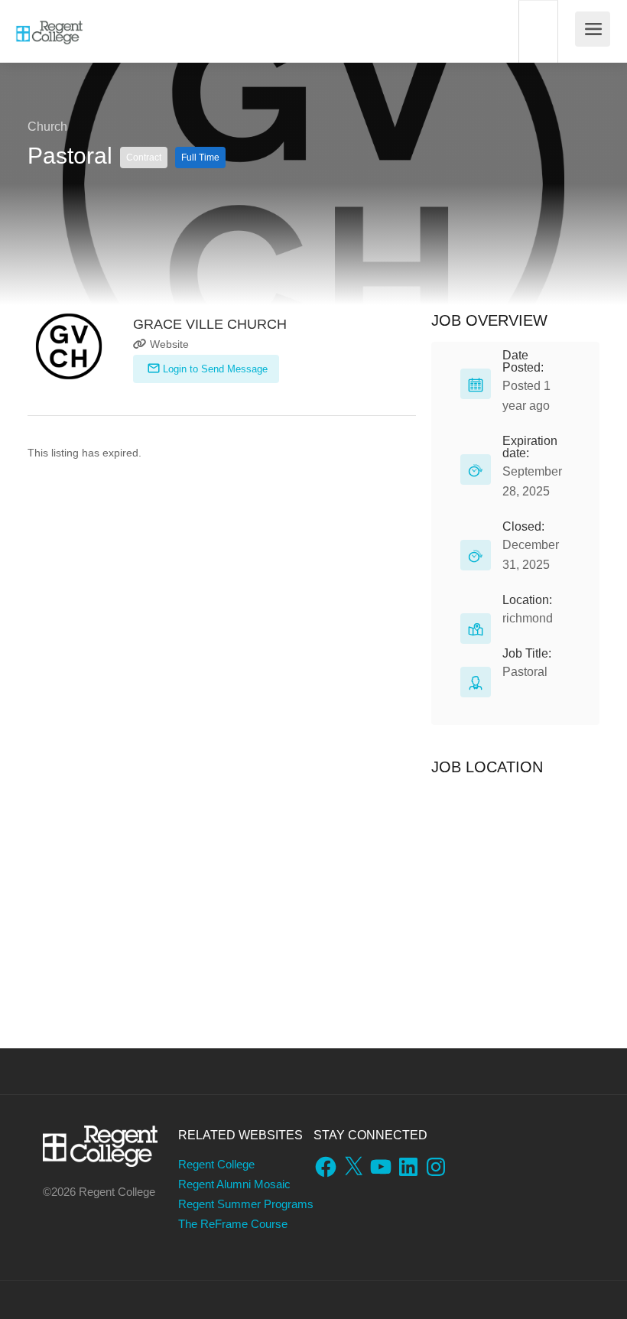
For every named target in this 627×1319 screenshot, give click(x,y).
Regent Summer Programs (246, 1203)
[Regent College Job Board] (49, 23)
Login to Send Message (214, 369)
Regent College (216, 1164)
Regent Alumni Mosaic (234, 1184)
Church (47, 126)
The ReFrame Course (233, 1223)
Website (168, 344)
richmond (527, 618)
